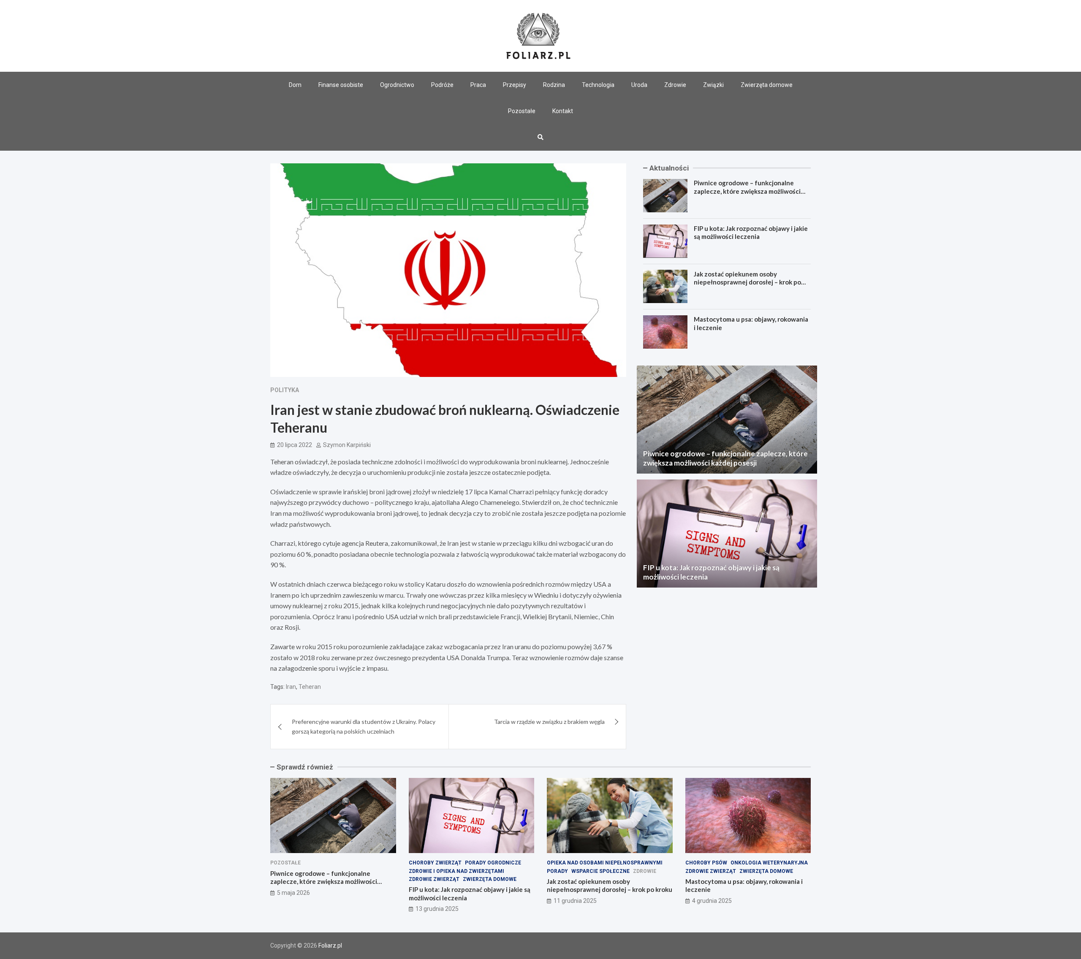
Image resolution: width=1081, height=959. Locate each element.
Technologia (598, 84)
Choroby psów (706, 863)
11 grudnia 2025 (575, 900)
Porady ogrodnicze (493, 863)
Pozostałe (521, 111)
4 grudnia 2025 (712, 900)
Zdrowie (675, 84)
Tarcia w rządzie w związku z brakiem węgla (549, 721)
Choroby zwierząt (435, 863)
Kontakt (562, 111)
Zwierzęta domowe (767, 84)
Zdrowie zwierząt (434, 879)
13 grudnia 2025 (437, 908)
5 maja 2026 (293, 892)
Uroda (639, 84)
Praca (478, 84)
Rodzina (554, 84)
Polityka (284, 390)
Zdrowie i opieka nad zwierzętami (456, 871)
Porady (557, 871)
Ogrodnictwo (397, 84)
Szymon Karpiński (347, 445)
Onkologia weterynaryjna (769, 863)
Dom (295, 84)
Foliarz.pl (330, 945)
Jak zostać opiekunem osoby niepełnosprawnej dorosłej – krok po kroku (747, 282)
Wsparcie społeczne (600, 871)
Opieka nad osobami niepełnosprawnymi (605, 863)
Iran (291, 686)
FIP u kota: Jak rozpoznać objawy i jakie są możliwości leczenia (751, 233)
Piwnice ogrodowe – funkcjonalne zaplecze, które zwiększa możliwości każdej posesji (747, 191)
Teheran (310, 686)
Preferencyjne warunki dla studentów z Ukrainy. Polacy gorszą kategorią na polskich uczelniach (363, 726)
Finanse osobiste (340, 84)
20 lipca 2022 (294, 445)
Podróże (442, 84)
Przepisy (514, 84)
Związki (713, 84)
